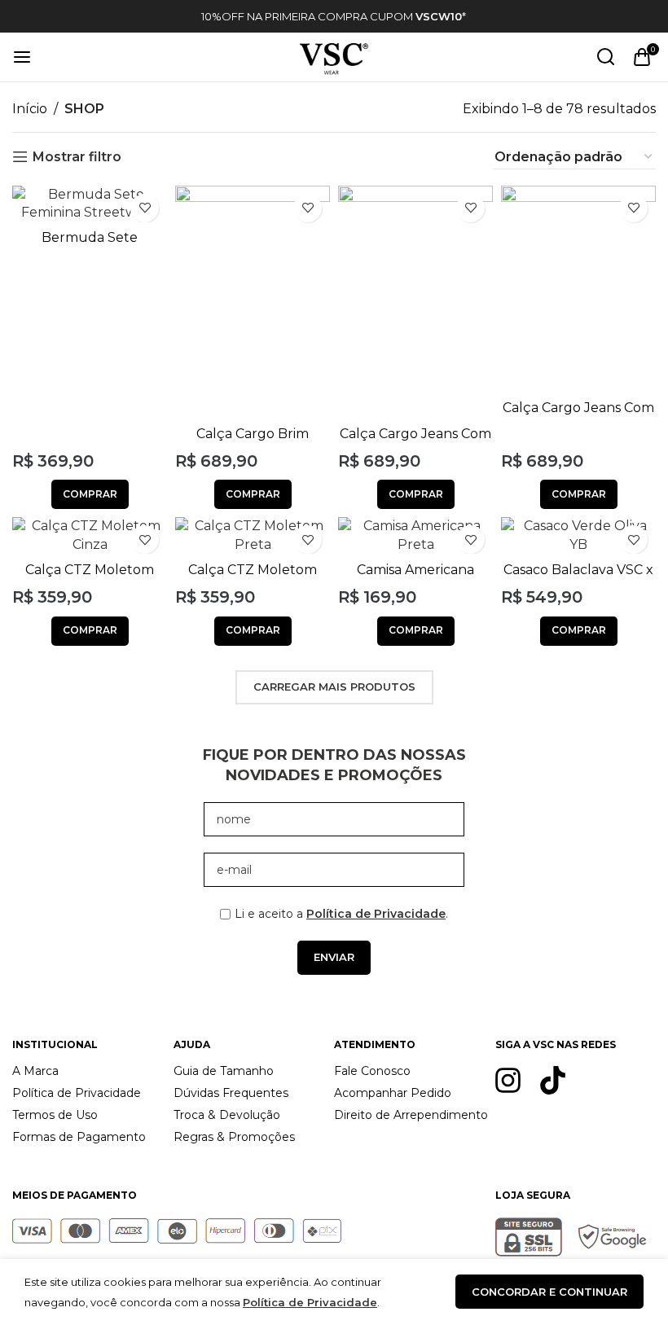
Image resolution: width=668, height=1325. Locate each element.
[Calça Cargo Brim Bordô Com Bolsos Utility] (252, 302)
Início (29, 108)
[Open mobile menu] (22, 57)
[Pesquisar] (606, 57)
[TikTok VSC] (552, 1080)
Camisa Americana (415, 569)
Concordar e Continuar (549, 1291)
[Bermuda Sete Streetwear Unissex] (89, 204)
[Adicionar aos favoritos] (144, 208)
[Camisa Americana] (415, 535)
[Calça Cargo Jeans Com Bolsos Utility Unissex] (415, 302)
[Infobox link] (334, 17)
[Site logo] (333, 56)
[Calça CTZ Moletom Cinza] (89, 535)
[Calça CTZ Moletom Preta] (252, 535)
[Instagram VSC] (508, 1080)
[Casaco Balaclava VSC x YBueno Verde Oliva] (578, 535)
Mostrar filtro (77, 157)
